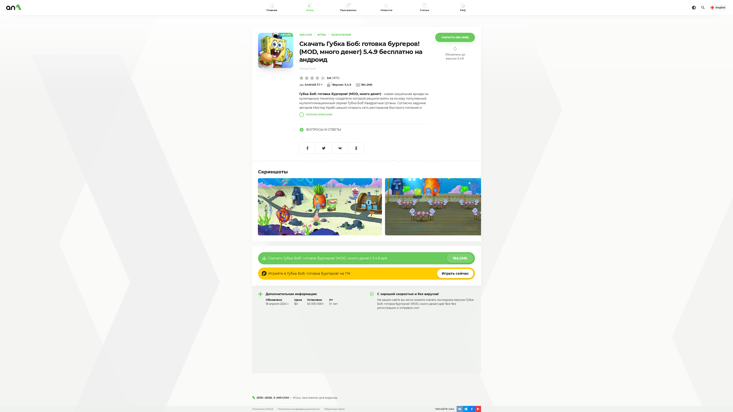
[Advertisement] (366, 338)
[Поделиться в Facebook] (307, 148)
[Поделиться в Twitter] (324, 148)
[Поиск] (703, 7)
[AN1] (254, 397)
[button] (455, 37)
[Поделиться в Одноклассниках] (356, 148)
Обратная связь (334, 408)
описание (319, 114)
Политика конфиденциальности (299, 408)
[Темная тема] (693, 7)
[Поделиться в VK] (340, 148)
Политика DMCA (262, 408)
